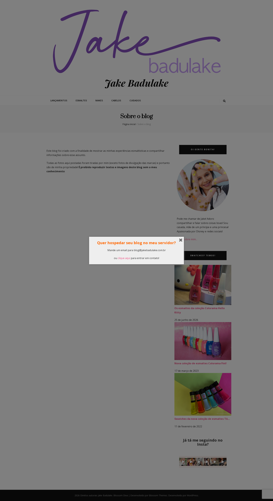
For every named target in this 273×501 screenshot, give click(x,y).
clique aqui (124, 258)
